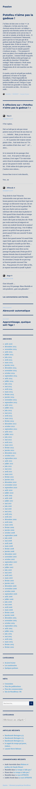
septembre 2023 (11, 402)
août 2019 (8, 495)
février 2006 (9, 612)
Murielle (8, 94)
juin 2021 (8, 466)
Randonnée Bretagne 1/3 (14, 741)
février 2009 (9, 527)
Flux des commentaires (13, 689)
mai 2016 (8, 509)
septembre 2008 (11, 535)
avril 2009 (8, 522)
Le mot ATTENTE (22, 775)
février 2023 (9, 421)
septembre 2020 (11, 487)
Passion (7, 6)
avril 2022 (8, 442)
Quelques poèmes (11, 668)
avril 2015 (8, 514)
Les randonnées (11, 665)
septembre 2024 (11, 376)
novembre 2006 (11, 589)
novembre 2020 (11, 485)
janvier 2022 (9, 450)
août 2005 (8, 628)
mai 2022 (8, 440)
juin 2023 (8, 410)
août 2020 (8, 490)
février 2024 (9, 394)
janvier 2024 (9, 397)
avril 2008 (8, 543)
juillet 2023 (9, 408)
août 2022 (8, 432)
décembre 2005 (10, 618)
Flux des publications (13, 686)
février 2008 (9, 549)
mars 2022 (9, 445)
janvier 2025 (9, 365)
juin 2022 (8, 437)
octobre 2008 (10, 533)
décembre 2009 (11, 519)
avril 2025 (8, 360)
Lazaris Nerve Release (13, 749)
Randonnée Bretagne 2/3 (14, 738)
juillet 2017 (9, 501)
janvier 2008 (9, 551)
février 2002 (9, 647)
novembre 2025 (11, 349)
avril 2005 (8, 639)
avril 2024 (8, 389)
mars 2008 (9, 546)
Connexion (9, 684)
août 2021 (8, 461)
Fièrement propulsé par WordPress (20, 785)
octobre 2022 (10, 426)
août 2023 (8, 405)
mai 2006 (8, 604)
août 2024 (8, 378)
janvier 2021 (9, 480)
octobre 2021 (9, 456)
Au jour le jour (24, 94)
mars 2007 (9, 578)
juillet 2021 (9, 464)
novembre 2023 (11, 400)
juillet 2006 (9, 599)
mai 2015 (8, 511)
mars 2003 (9, 642)
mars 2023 (9, 418)
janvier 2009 (9, 530)
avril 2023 (8, 416)
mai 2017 (8, 503)
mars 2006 (9, 610)
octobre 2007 (10, 559)
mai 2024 (8, 386)
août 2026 (8, 344)
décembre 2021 (10, 453)
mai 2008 (8, 541)
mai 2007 (8, 573)
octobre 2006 (10, 591)
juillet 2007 (9, 567)
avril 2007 (8, 575)
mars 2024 (9, 392)
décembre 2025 (10, 347)
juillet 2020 (9, 493)
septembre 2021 (11, 458)
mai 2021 (8, 469)
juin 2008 (8, 538)
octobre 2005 (10, 623)
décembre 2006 (11, 586)
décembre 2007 (10, 554)
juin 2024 (8, 384)
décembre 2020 (10, 482)
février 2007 (9, 581)
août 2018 (8, 498)
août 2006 (8, 597)
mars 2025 (9, 362)
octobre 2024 (10, 373)
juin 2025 (8, 357)
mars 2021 (8, 474)
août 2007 (8, 565)
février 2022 (9, 448)
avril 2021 (8, 472)
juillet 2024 (9, 381)
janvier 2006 (9, 615)
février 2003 (9, 644)
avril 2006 (8, 607)
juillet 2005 (9, 631)
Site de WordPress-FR (13, 692)
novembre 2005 (11, 620)
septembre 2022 (11, 429)
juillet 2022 (9, 434)
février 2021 (9, 477)
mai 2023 (8, 413)
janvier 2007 (9, 583)
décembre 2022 (10, 424)
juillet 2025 (9, 355)
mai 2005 (8, 636)
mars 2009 (9, 525)
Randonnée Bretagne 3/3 (14, 735)
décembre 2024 (10, 368)
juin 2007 (8, 570)
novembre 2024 (11, 370)
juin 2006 (8, 602)
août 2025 (8, 352)
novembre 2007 (11, 557)
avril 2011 (8, 517)
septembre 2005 (11, 626)
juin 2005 (8, 634)
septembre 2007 (11, 562)
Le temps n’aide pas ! (23, 770)
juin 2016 (8, 506)
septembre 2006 (11, 594)
